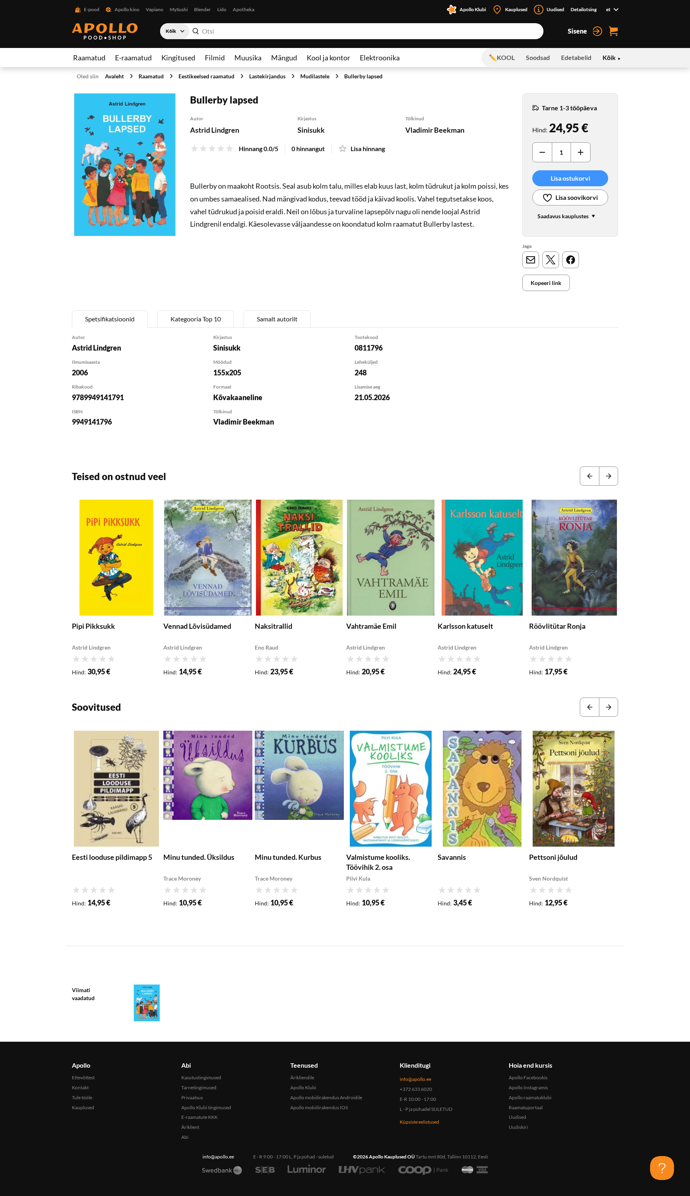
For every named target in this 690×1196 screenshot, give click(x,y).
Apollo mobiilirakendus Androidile (326, 1097)
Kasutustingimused (201, 1077)
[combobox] (351, 31)
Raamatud (89, 57)
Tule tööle (82, 1097)
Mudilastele (314, 76)
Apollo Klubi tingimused (206, 1107)
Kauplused (83, 1107)
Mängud (284, 57)
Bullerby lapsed (363, 76)
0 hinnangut (308, 148)
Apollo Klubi (303, 1087)
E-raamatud (133, 57)
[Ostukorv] (613, 31)
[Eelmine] (589, 476)
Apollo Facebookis (528, 1077)
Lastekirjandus (267, 76)
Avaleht (114, 76)
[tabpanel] (345, 390)
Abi (184, 1137)
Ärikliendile (302, 1077)
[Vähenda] (542, 152)
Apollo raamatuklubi (530, 1097)
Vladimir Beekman (434, 130)
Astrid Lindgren (214, 130)
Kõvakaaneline (237, 397)
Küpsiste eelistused (419, 1122)
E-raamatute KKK (199, 1117)
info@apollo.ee (415, 1079)
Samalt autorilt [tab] (277, 319)
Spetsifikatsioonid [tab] (110, 319)
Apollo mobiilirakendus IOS (319, 1107)
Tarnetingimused (198, 1087)
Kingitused (178, 57)
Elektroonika (380, 57)
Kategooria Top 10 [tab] (196, 319)
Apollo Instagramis (528, 1087)
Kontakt (80, 1087)
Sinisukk (311, 130)
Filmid (215, 57)
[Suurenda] (125, 164)
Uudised (517, 1117)
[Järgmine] (608, 476)
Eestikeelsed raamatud (206, 76)
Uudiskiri (518, 1127)
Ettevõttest (83, 1077)
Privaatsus (192, 1097)
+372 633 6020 (416, 1089)
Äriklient (190, 1127)
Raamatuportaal (526, 1107)
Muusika (248, 57)
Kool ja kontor (328, 57)
